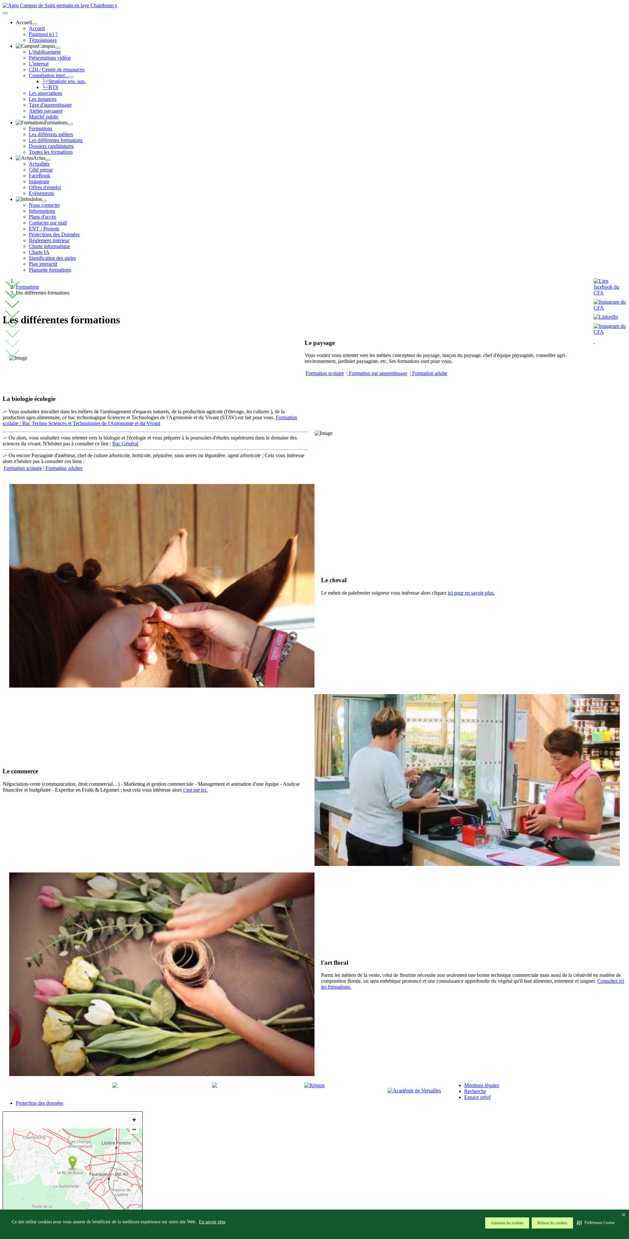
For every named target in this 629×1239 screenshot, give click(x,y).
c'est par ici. (195, 790)
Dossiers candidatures (51, 146)
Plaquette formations (50, 270)
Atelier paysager (46, 111)
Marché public (44, 116)
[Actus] (47, 160)
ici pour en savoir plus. (471, 593)
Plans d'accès (42, 217)
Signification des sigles (52, 258)
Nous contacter (44, 205)
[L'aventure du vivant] (214, 1086)
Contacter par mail (48, 222)
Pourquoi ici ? (43, 34)
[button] (596, 1222)
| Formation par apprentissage (377, 373)
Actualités (39, 164)
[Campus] (57, 48)
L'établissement (45, 52)
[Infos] (44, 201)
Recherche (475, 1091)
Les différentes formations (56, 140)
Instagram (39, 181)
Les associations (45, 93)
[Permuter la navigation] (5, 13)
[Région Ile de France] (314, 1085)
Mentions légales (481, 1085)
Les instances (42, 99)
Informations (42, 211)
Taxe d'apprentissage (50, 105)
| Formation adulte (428, 373)
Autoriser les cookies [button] (507, 1223)
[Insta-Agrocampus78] (610, 308)
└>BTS (50, 87)
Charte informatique (49, 246)
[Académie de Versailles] (414, 1090)
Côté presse (41, 169)
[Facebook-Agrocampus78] (610, 293)
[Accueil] (34, 24)
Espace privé (477, 1097)
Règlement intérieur (49, 240)
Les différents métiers (51, 134)
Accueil (37, 28)
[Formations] (70, 124)
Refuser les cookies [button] (552, 1223)
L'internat (38, 63)
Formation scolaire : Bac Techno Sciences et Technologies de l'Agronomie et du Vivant (150, 420)
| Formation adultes (63, 468)
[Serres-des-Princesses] (610, 332)
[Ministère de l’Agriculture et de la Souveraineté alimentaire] (115, 1086)
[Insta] (594, 341)
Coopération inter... (48, 75)
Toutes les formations (51, 152)
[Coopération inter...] (71, 77)
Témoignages (43, 40)
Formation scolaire (325, 373)
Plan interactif (43, 264)
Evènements (41, 193)
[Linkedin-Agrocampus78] (607, 317)
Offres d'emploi (45, 187)
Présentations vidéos (50, 58)
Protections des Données (54, 234)
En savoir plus (212, 1221)
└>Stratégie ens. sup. (64, 81)
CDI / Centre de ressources (57, 69)
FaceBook (39, 175)
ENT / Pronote (44, 228)
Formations (40, 128)
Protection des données (39, 1103)
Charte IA (39, 252)
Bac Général (125, 443)
